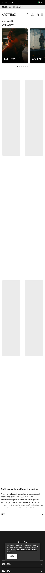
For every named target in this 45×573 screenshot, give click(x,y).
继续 (12, 556)
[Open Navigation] (41, 14)
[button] (39, 2)
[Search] (28, 14)
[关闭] (37, 546)
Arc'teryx (5, 21)
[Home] (9, 14)
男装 (12, 21)
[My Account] (32, 14)
